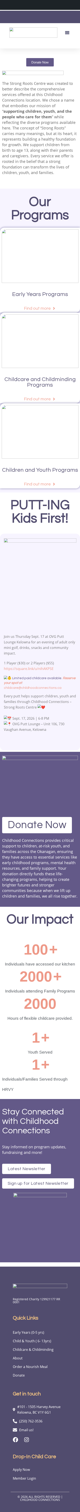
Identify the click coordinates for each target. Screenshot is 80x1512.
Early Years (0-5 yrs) (28, 1332)
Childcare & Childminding (33, 1349)
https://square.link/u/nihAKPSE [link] (29, 668)
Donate (19, 1375)
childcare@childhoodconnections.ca (32, 687)
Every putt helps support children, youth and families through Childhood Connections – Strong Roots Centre (40, 702)
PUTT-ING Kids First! (40, 511)
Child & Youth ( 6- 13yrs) (32, 1341)
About (18, 1358)
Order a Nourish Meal (30, 1366)
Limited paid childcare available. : (40, 682)
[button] (67, 32)
